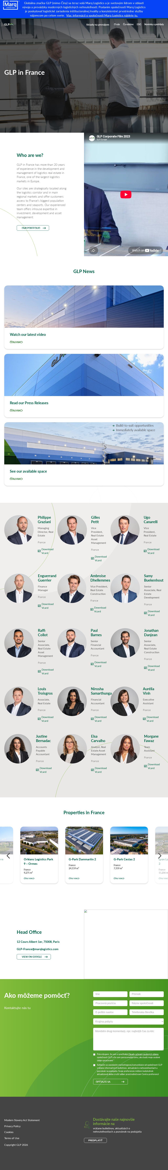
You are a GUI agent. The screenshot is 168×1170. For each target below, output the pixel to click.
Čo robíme (128, 24)
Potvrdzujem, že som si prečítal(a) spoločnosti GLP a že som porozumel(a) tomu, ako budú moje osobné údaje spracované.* (128, 1057)
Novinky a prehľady (154, 24)
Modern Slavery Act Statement (22, 1120)
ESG (139, 24)
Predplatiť (95, 1140)
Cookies (8, 1132)
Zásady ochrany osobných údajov (143, 1054)
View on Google (32, 956)
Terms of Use (11, 1138)
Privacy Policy (12, 1126)
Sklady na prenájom (97, 24)
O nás (117, 24)
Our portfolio (31, 228)
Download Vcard (47, 551)
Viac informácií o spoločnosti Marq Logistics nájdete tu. (102, 15)
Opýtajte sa (103, 1081)
